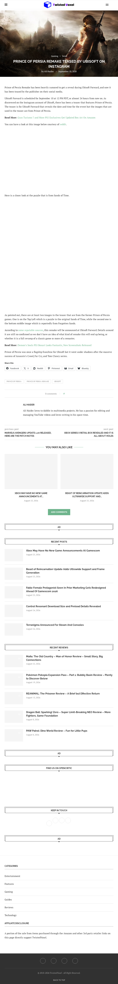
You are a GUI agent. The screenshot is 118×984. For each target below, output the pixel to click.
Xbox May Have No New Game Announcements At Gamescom (63, 550)
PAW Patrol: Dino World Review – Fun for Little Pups (56, 730)
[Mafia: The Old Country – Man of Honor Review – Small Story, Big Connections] (14, 661)
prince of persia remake (38, 381)
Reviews (9, 907)
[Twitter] (53, 961)
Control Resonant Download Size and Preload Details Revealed (63, 606)
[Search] (111, 4)
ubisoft (57, 381)
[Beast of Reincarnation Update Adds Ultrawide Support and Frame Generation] (87, 471)
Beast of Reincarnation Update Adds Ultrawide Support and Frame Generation (65, 571)
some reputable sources (30, 330)
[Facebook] (43, 961)
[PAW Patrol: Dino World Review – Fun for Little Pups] (14, 735)
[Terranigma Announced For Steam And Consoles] (14, 629)
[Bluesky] (75, 961)
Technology (11, 915)
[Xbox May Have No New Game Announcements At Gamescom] (31, 471)
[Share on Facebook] (68, 393)
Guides (8, 899)
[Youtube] (64, 961)
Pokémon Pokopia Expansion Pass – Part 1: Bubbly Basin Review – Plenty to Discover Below (69, 677)
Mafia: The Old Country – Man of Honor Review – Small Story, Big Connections (64, 658)
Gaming (9, 891)
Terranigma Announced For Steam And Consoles (55, 624)
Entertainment (12, 876)
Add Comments (59, 512)
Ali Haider (49, 71)
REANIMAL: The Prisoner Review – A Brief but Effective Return (63, 693)
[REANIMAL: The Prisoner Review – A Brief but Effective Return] (14, 698)
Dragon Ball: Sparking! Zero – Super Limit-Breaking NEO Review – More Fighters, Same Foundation (68, 714)
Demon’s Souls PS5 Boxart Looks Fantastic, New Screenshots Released (54, 345)
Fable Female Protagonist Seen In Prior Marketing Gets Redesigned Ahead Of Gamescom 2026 (66, 589)
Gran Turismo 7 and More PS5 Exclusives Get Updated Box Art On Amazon (56, 117)
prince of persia (14, 381)
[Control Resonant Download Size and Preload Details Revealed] (14, 611)
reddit (63, 124)
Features (9, 883)
